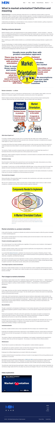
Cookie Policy (48, 419)
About (48, 409)
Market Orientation (14, 253)
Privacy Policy (41, 419)
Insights (33, 2)
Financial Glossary (40, 2)
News (24, 2)
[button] (52, 2)
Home (48, 407)
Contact (47, 410)
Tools (29, 2)
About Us (47, 2)
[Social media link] (6, 410)
